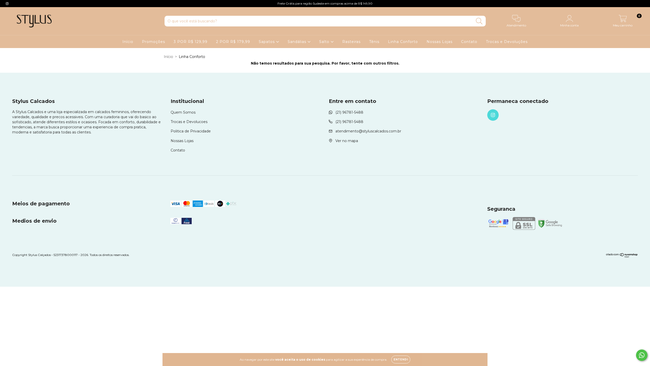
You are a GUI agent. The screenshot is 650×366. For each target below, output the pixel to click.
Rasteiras (351, 41)
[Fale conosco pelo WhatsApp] (641, 355)
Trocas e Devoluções (507, 41)
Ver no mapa (346, 141)
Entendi (401, 359)
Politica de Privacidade (191, 131)
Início (127, 41)
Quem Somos (183, 112)
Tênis (374, 41)
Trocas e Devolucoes (189, 121)
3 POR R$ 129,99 (190, 41)
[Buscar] (479, 21)
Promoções (153, 41)
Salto (325, 41)
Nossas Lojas (439, 41)
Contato (469, 41)
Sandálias (297, 41)
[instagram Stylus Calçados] (7, 3)
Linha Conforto (403, 41)
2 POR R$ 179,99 (233, 41)
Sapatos (267, 41)
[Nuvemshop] (622, 256)
